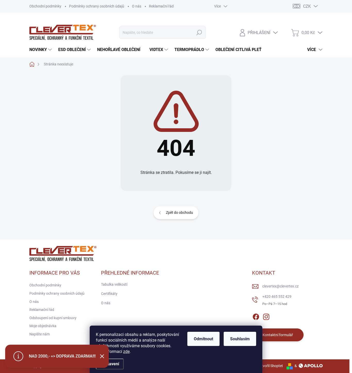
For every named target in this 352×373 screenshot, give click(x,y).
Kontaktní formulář (278, 335)
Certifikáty (109, 294)
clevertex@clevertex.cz (280, 286)
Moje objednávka (42, 326)
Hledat (199, 32)
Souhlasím (240, 338)
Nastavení (109, 363)
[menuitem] (41, 49)
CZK (307, 6)
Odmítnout (203, 338)
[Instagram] (266, 316)
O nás (136, 6)
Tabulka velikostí (114, 284)
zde (126, 351)
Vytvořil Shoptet (270, 366)
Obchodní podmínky (45, 6)
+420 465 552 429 (276, 296)
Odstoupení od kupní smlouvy (53, 318)
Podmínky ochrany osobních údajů (96, 6)
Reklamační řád (161, 6)
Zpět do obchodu (179, 212)
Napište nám (39, 334)
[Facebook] (256, 316)
